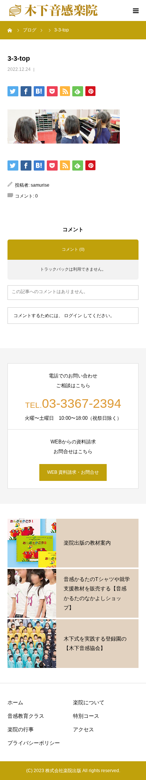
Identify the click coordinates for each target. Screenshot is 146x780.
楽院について (88, 702)
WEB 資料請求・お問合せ (73, 472)
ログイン (73, 315)
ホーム (15, 702)
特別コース (86, 716)
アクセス (83, 729)
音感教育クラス (25, 716)
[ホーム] (10, 30)
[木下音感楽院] (53, 10)
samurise (40, 185)
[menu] (135, 10)
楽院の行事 (20, 729)
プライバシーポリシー (33, 743)
